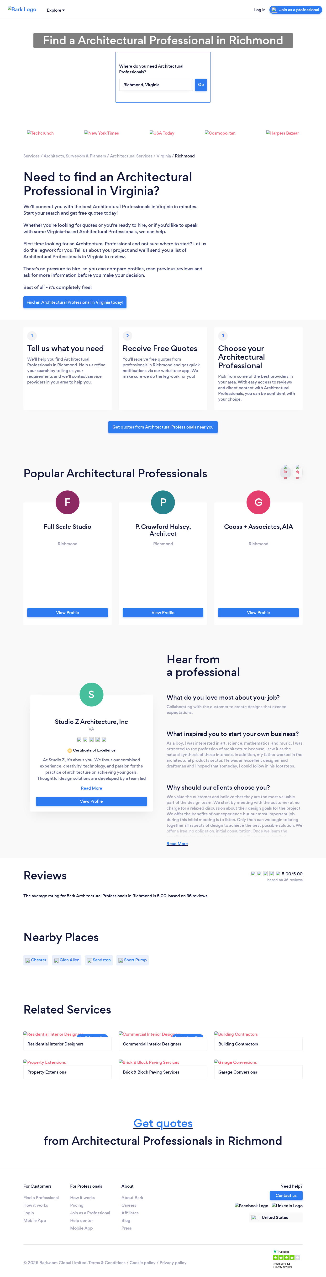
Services (31, 156)
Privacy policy (173, 1263)
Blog (125, 1220)
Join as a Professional (90, 1213)
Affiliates (130, 1213)
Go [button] (201, 84)
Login (28, 1213)
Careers (128, 1205)
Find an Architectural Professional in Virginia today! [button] (74, 302)
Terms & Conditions (107, 1263)
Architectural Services (131, 156)
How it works (35, 1205)
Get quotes (163, 1123)
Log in (260, 10)
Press (126, 1228)
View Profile (67, 613)
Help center (81, 1220)
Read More (177, 844)
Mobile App (34, 1220)
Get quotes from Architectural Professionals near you (163, 427)
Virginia (164, 156)
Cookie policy (143, 1263)
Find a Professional (41, 1198)
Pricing (77, 1205)
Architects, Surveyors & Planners (75, 156)
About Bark (132, 1198)
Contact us (286, 1195)
